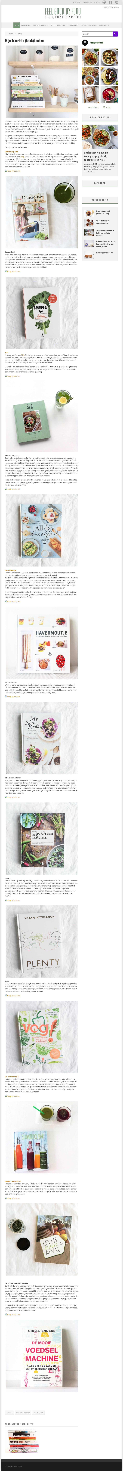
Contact (97, 2)
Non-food (103, 25)
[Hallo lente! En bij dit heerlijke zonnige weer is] (90, 57)
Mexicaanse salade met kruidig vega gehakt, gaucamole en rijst (97, 156)
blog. (23, 156)
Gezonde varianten (40, 25)
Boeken (9, 1413)
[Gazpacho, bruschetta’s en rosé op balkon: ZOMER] (90, 76)
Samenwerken (87, 2)
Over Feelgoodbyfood (110, 7)
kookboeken (38, 1413)
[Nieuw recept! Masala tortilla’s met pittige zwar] (109, 76)
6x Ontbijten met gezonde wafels (102, 221)
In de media (76, 2)
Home (11, 34)
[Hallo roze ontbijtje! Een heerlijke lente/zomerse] (109, 94)
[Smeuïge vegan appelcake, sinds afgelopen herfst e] (90, 94)
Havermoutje (10, 570)
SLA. (23, 355)
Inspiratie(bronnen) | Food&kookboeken (22, 1450)
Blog (17, 25)
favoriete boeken (23, 1413)
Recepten (25, 25)
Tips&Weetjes (73, 25)
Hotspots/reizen (88, 25)
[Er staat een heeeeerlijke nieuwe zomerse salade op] (109, 57)
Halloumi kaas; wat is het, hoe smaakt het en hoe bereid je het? (106, 244)
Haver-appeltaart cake (104, 252)
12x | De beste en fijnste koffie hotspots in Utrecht (105, 233)
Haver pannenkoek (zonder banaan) (103, 212)
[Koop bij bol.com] (12, 171)
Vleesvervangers (58, 25)
